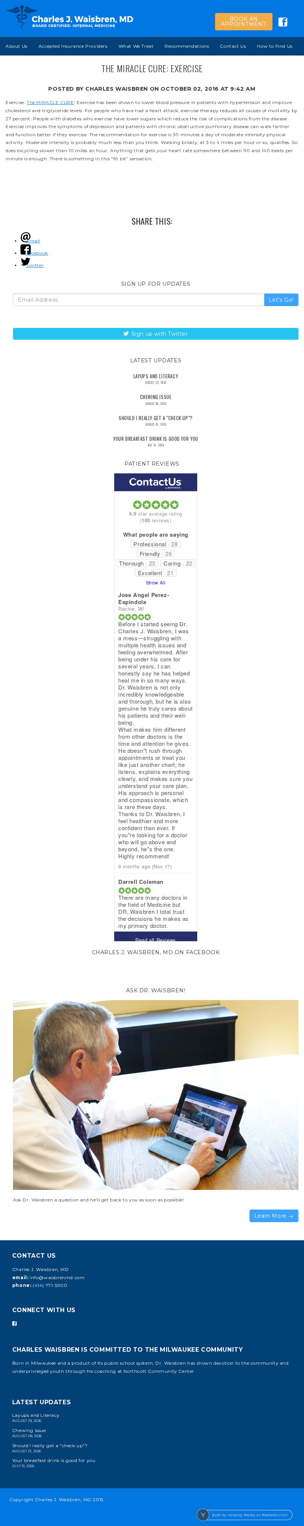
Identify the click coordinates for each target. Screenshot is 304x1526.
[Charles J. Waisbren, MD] (70, 17)
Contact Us (233, 46)
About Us (16, 46)
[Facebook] (14, 1323)
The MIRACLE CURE (50, 102)
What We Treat (136, 46)
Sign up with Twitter (159, 334)
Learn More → (274, 1216)
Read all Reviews (155, 939)
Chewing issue (156, 396)
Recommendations (187, 46)
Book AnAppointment (244, 21)
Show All (156, 582)
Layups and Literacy (155, 376)
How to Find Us (274, 46)
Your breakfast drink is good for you (155, 438)
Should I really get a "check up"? (156, 418)
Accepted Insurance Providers (73, 46)
